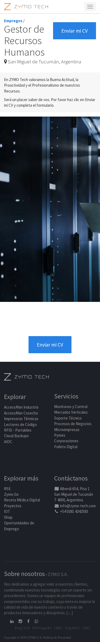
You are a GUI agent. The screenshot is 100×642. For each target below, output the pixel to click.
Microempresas (66, 429)
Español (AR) (78, 628)
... (70, 612)
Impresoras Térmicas (21, 418)
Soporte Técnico (68, 418)
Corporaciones (66, 440)
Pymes (59, 435)
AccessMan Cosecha (21, 413)
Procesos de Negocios (72, 423)
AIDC (8, 441)
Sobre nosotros (24, 574)
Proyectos (12, 505)
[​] (12, 621)
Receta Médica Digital (22, 499)
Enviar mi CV (74, 31)
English (22, 628)
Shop (8, 517)
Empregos (13, 20)
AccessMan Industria (21, 407)
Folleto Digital (66, 446)
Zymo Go (11, 494)
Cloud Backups (16, 435)
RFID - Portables (17, 430)
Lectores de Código (20, 424)
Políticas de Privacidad (57, 637)
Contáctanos (71, 478)
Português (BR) (47, 628)
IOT (7, 511)
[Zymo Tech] (26, 376)
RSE (7, 488)
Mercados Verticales (71, 412)
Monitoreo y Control (70, 406)
